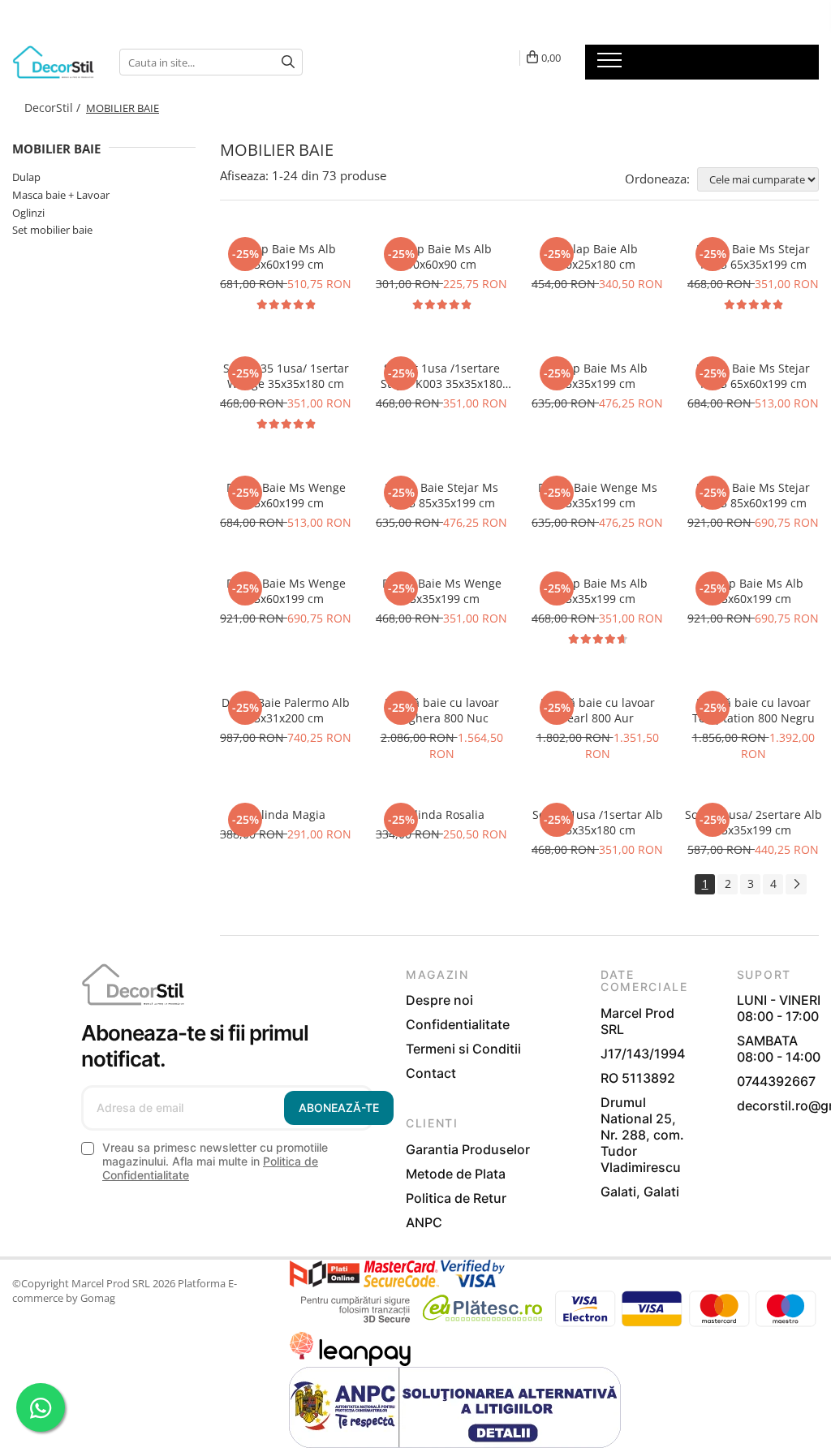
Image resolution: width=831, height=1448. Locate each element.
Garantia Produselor (468, 1149)
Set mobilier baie (52, 229)
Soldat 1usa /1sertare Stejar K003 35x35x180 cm (441, 375)
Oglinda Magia (285, 814)
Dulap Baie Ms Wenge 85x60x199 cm (286, 590)
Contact (431, 1073)
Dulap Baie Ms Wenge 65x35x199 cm (442, 590)
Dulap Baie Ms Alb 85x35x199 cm (598, 375)
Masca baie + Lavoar (61, 194)
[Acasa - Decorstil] (53, 62)
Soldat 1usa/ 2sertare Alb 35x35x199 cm (753, 822)
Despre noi (439, 1000)
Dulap (26, 177)
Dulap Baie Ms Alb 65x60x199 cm (286, 256)
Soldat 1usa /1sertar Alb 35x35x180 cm (597, 822)
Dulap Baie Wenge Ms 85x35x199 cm (597, 495)
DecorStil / (54, 107)
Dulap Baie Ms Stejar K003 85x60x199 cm (753, 495)
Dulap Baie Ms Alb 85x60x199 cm (753, 590)
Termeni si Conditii (463, 1049)
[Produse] (611, 65)
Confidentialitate (458, 1024)
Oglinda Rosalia (441, 814)
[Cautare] (288, 62)
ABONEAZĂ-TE (339, 1107)
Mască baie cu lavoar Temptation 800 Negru (753, 710)
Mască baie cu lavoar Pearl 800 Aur (597, 710)
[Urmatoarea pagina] (796, 884)
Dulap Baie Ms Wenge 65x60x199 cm (286, 495)
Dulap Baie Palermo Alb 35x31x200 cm (286, 710)
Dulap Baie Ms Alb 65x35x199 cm (598, 590)
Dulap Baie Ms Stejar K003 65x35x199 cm (753, 256)
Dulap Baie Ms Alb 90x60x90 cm (442, 256)
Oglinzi (28, 212)
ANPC (424, 1222)
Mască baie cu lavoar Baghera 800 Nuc (442, 710)
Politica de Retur (456, 1198)
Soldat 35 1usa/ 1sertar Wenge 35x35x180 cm (286, 375)
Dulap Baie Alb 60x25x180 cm (598, 256)
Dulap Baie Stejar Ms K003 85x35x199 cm (441, 495)
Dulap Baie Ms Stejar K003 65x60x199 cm (753, 375)
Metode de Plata (456, 1174)
